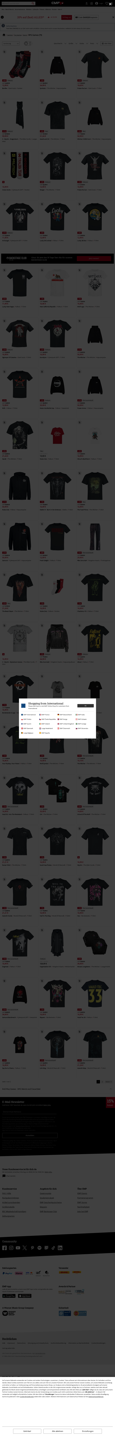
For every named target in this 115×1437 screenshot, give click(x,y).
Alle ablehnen (57, 1431)
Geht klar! (27, 1431)
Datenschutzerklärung (95, 1397)
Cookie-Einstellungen (27, 1397)
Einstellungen (88, 1431)
